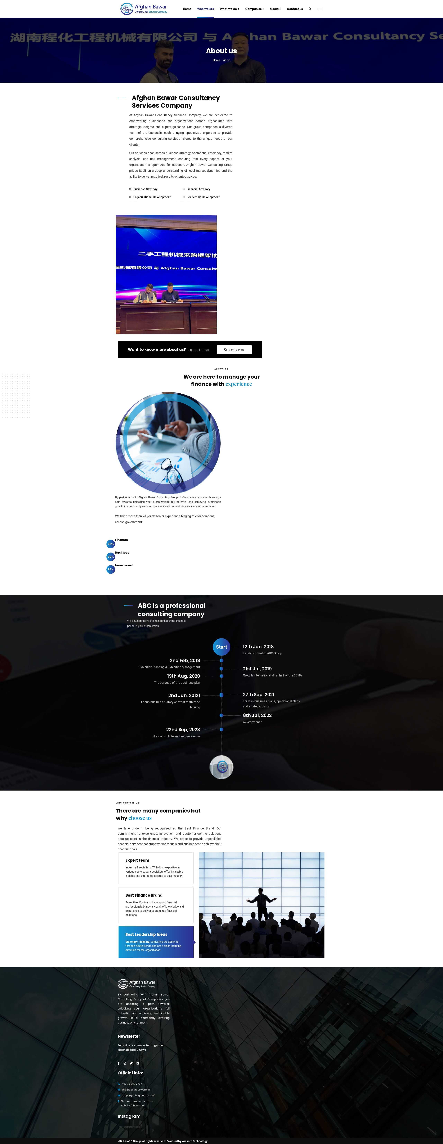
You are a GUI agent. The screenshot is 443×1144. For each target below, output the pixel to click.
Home (216, 60)
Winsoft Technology (194, 1141)
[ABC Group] (144, 9)
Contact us (236, 349)
